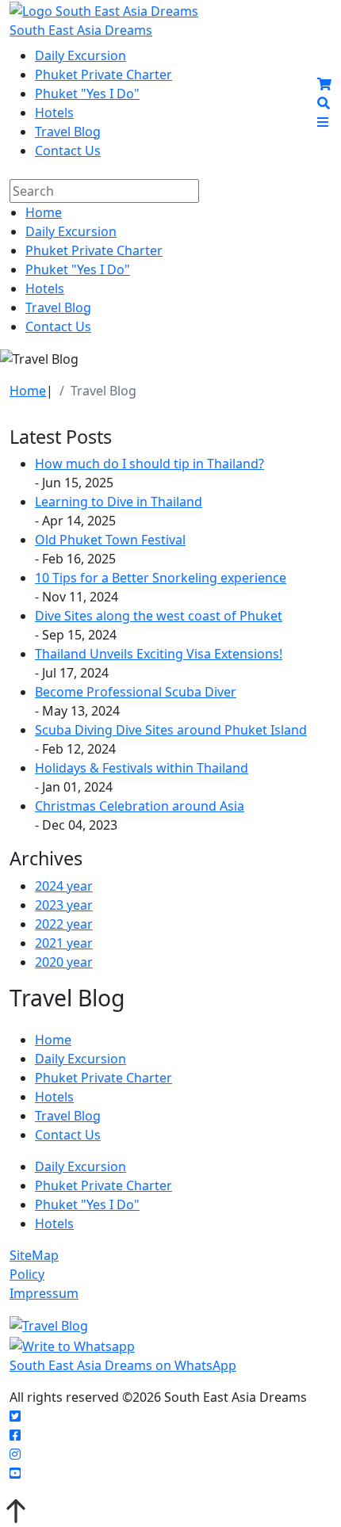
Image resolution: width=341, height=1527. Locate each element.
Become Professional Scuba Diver (135, 692)
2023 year (64, 905)
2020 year (64, 962)
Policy (27, 1274)
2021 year (64, 943)
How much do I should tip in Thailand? (149, 463)
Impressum (44, 1293)
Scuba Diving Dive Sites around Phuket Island (171, 730)
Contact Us (68, 150)
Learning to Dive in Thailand (118, 501)
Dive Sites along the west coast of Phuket (158, 615)
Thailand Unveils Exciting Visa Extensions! (158, 653)
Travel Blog (68, 131)
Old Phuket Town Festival (110, 539)
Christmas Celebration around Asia (139, 806)
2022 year (64, 924)
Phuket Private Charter (103, 74)
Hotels (54, 112)
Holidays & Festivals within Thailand (141, 768)
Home (43, 212)
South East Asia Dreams (81, 30)
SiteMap (34, 1255)
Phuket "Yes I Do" (87, 93)
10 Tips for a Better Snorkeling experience (160, 577)
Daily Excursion (80, 55)
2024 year (64, 886)
